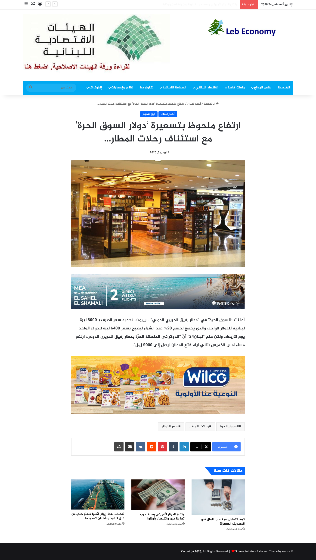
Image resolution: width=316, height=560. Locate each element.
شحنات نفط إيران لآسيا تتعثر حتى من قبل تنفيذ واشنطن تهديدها (194, 4)
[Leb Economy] (250, 27)
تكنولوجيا (146, 87)
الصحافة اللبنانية (174, 87)
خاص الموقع (262, 87)
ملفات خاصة (236, 87)
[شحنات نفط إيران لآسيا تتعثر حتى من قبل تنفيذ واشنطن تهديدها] (97, 494)
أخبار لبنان (194, 103)
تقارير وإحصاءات (122, 87)
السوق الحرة (229, 426)
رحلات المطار (199, 426)
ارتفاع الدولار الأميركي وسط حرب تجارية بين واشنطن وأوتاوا (162, 516)
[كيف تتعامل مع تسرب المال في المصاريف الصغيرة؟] (218, 497)
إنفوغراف (95, 87)
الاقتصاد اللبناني (206, 87)
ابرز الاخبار (149, 114)
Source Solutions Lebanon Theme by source (262, 551)
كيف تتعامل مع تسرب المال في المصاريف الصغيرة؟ (223, 521)
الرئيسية (284, 87)
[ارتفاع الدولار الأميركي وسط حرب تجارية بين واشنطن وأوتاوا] (158, 494)
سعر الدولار (169, 426)
